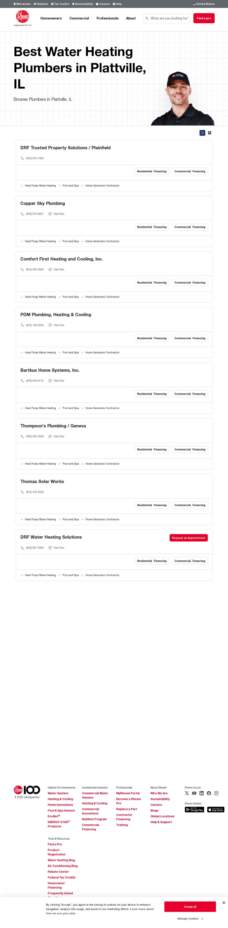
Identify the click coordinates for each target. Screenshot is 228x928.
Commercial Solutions (95, 787)
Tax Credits (61, 3)
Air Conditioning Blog (63, 866)
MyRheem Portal (128, 793)
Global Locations (162, 816)
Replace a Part (126, 809)
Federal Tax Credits (62, 877)
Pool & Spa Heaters (61, 810)
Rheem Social (193, 787)
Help (119, 3)
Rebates (42, 3)
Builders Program (94, 819)
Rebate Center (58, 871)
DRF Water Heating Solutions (51, 537)
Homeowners (51, 18)
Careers (104, 3)
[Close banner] (224, 903)
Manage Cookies (188, 918)
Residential (152, 171)
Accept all (190, 906)
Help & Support (161, 822)
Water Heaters (58, 793)
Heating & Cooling (60, 799)
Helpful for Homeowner (62, 787)
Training (122, 825)
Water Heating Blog (61, 860)
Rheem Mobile (193, 803)
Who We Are (159, 793)
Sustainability (84, 3)
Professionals (108, 18)
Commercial (79, 18)
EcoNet (54, 816)
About (131, 18)
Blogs (154, 810)
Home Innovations (60, 804)
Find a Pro (55, 844)
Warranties (23, 3)
